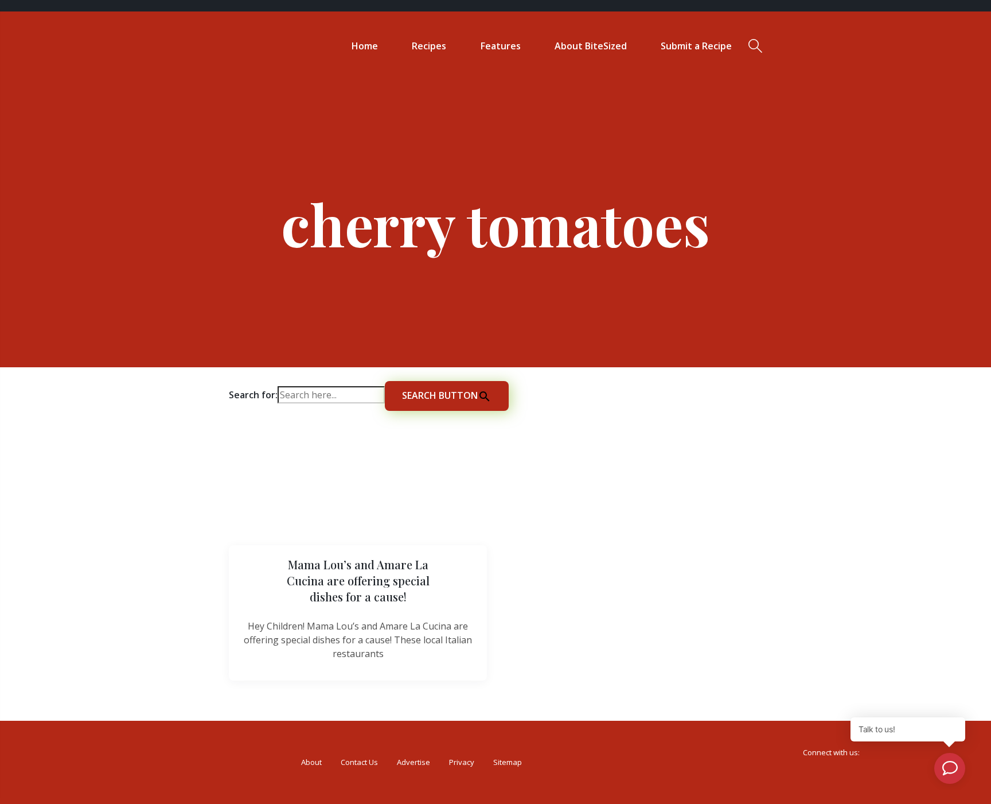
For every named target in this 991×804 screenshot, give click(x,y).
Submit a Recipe (696, 46)
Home (365, 46)
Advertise (413, 762)
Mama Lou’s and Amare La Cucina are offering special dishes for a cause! (358, 580)
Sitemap (507, 762)
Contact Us (359, 762)
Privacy (461, 762)
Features (501, 46)
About (311, 762)
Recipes (429, 46)
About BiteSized (591, 46)
